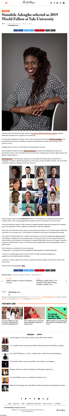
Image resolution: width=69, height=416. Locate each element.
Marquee (16, 274)
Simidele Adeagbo (25, 274)
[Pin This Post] (40, 30)
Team (22, 403)
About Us (16, 403)
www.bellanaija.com (48, 297)
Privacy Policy (47, 403)
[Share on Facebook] (18, 30)
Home (9, 403)
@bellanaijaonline (36, 299)
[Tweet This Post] (29, 30)
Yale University (36, 274)
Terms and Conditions (34, 403)
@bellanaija (5, 299)
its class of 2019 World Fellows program (44, 133)
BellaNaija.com (13, 25)
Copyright (57, 403)
